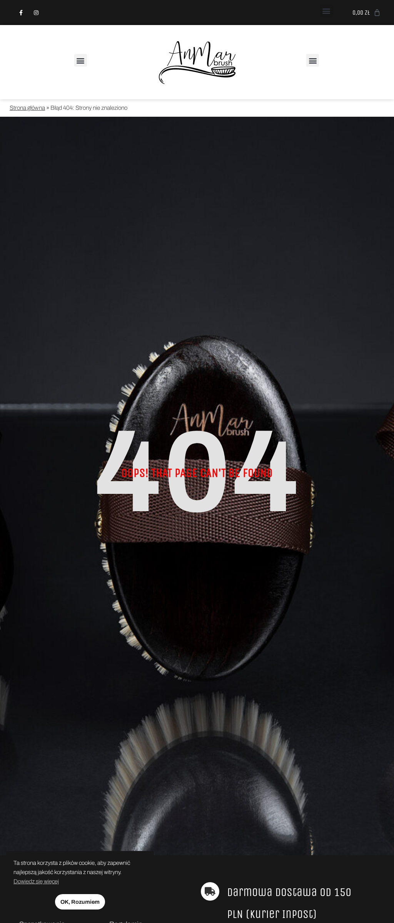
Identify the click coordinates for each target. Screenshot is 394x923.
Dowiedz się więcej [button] (36, 881)
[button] (326, 11)
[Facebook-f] (20, 12)
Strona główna (27, 108)
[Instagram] (35, 12)
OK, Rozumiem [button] (80, 902)
